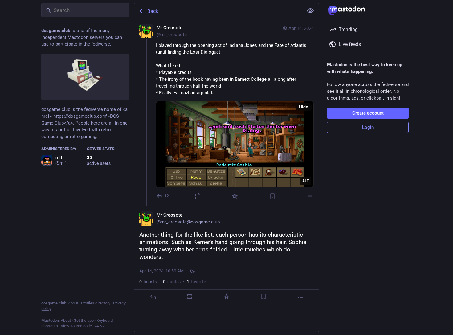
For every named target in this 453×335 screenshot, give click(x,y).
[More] (310, 196)
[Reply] (153, 296)
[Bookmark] (272, 196)
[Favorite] (235, 196)
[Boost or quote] (197, 196)
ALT (305, 181)
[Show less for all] (310, 10)
